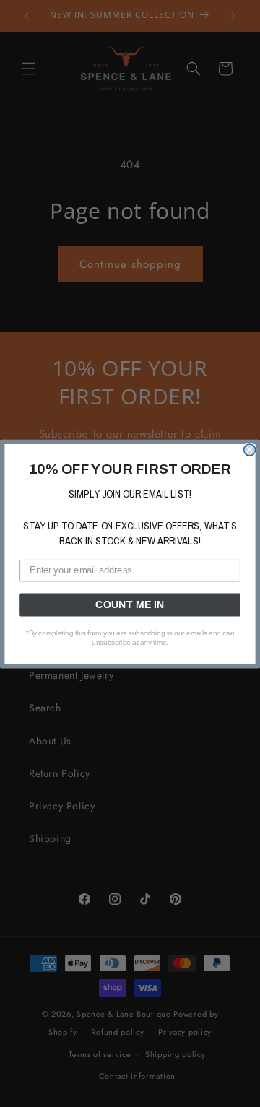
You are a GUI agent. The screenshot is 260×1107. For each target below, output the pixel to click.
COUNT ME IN (129, 604)
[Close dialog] (250, 450)
